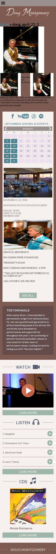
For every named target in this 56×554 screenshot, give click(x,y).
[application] (50, 434)
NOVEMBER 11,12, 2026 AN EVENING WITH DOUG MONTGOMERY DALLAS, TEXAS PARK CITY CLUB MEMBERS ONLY (25, 208)
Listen (23, 422)
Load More (28, 412)
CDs (23, 481)
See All (28, 295)
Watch (23, 367)
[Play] (49, 439)
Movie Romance (21, 528)
